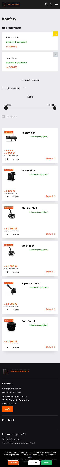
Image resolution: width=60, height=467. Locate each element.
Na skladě (31, 116)
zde (29, 457)
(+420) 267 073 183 (11, 392)
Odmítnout (34, 462)
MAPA (8, 409)
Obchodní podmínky (12, 439)
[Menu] (56, 4)
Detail (49, 158)
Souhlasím (47, 462)
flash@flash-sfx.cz (11, 388)
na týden (15, 159)
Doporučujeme (14, 88)
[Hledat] (46, 4)
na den (7, 159)
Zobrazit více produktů (30, 80)
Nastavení (13, 462)
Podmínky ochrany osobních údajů (18, 443)
